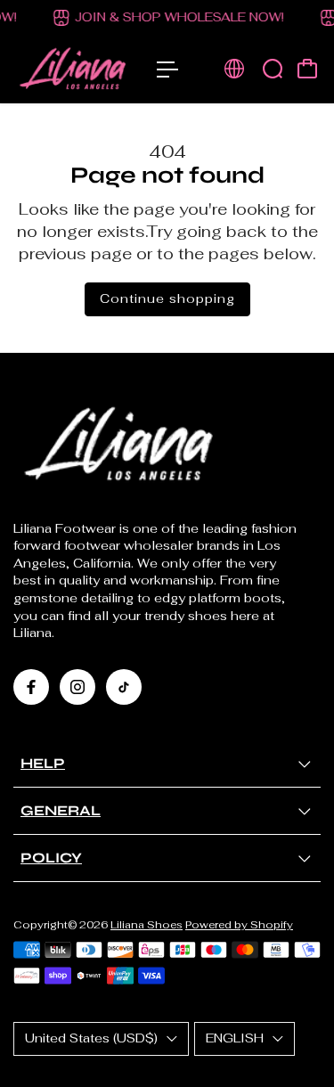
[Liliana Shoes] (76, 69)
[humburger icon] (167, 69)
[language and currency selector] (234, 68)
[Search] (272, 68)
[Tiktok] (124, 687)
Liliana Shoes (146, 924)
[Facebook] (31, 687)
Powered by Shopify (239, 924)
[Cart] (307, 68)
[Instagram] (77, 687)
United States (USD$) (91, 1038)
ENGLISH (235, 1038)
